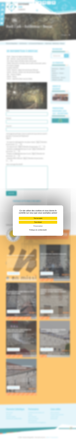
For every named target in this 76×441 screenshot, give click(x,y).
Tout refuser (38, 222)
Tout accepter (38, 218)
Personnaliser (38, 226)
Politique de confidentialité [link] (38, 230)
